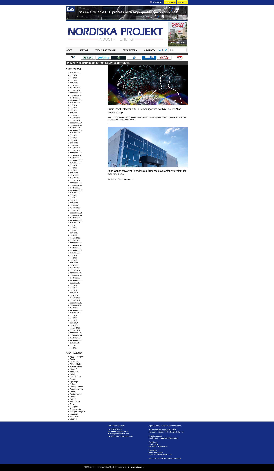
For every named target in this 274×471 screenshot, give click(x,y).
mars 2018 (74, 325)
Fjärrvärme (74, 362)
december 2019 (76, 273)
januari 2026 (75, 90)
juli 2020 (73, 255)
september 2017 (76, 340)
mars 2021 (74, 235)
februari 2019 (75, 298)
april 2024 (74, 143)
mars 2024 (74, 145)
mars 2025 (74, 115)
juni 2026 (73, 78)
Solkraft (73, 399)
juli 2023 (73, 165)
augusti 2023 (75, 163)
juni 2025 (73, 108)
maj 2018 (73, 320)
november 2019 (76, 275)
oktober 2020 (75, 248)
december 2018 (76, 303)
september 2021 (76, 220)
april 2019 (74, 293)
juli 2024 (73, 135)
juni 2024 (73, 138)
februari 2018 (75, 328)
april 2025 (74, 113)
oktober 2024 (75, 128)
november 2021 (76, 215)
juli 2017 (73, 345)
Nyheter (73, 384)
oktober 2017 (75, 338)
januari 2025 (75, 120)
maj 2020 (73, 260)
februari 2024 (75, 148)
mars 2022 (74, 205)
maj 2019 (73, 290)
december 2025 (76, 93)
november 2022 (76, 185)
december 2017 (76, 333)
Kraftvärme (74, 372)
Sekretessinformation (136, 467)
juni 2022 (73, 198)
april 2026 (74, 83)
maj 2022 (73, 200)
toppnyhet (74, 407)
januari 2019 (75, 300)
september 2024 (76, 130)
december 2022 (76, 183)
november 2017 (76, 335)
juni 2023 (73, 168)
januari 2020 (75, 270)
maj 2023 (73, 170)
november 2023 (76, 155)
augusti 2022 (75, 193)
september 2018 (76, 310)
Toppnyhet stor (75, 409)
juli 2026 (73, 75)
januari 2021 (75, 240)
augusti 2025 (75, 103)
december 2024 (76, 123)
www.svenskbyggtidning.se (118, 431)
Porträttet (73, 392)
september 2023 (76, 160)
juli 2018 (73, 315)
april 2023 (74, 173)
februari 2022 (75, 208)
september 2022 (76, 190)
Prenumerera (170, 2)
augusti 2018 (75, 313)
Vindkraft (73, 419)
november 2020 (76, 245)
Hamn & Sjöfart (76, 367)
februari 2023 (75, 178)
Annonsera (182, 2)
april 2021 (74, 233)
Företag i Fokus (76, 364)
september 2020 (76, 250)
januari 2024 (75, 150)
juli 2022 (73, 195)
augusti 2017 (75, 343)
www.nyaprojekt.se (115, 429)
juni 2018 (73, 318)
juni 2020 (73, 258)
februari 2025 (75, 118)
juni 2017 (73, 348)
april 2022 (74, 203)
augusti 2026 (75, 73)
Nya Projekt (74, 382)
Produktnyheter (76, 394)
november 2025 (76, 95)
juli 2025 (73, 105)
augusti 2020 (75, 253)
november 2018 (76, 305)
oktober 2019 (75, 278)
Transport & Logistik (77, 412)
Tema (72, 404)
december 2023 (76, 153)
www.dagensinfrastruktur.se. (118, 434)
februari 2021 (75, 238)
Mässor (73, 379)
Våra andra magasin (105, 50)
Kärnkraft (73, 369)
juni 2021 (73, 228)
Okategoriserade (76, 387)
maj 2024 (73, 140)
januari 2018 (75, 330)
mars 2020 (74, 265)
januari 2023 (75, 180)
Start (69, 50)
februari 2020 (75, 268)
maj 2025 (73, 110)
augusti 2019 (75, 283)
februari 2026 (75, 88)
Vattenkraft (74, 417)
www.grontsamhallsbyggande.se (120, 436)
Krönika (73, 374)
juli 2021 (73, 225)
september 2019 (76, 280)
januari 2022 (75, 210)
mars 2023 (74, 175)
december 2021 (76, 213)
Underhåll (74, 414)
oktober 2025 (75, 98)
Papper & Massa (76, 389)
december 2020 (76, 243)
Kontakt (84, 50)
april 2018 (74, 323)
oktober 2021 (75, 218)
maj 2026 (73, 80)
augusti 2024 (75, 133)
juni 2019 (73, 288)
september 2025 (76, 100)
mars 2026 (74, 85)
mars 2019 (74, 295)
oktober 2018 (75, 308)
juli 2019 (73, 285)
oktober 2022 (75, 188)
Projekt (72, 397)
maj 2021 (73, 230)
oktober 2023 (75, 158)
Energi (72, 359)
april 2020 (74, 263)
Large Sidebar (75, 377)
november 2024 (76, 125)
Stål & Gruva (75, 402)
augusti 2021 (75, 223)
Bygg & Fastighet (76, 357)
